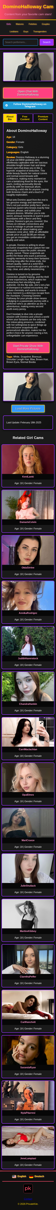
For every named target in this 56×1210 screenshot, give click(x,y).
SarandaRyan (28, 1067)
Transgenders (39, 31)
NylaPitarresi (28, 1113)
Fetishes (33, 24)
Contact (28, 1199)
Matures (20, 24)
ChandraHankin (28, 704)
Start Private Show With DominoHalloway (28, 347)
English (21, 1176)
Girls (8, 24)
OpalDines (28, 795)
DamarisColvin (28, 522)
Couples (46, 24)
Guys (25, 31)
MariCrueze (28, 840)
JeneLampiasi (28, 1158)
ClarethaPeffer (28, 976)
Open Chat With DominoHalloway (28, 93)
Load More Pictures (28, 408)
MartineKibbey (28, 931)
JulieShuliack (28, 885)
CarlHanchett (28, 1022)
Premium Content (43, 118)
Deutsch (39, 1176)
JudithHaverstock (28, 658)
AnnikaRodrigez (28, 613)
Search (46, 42)
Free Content (24, 118)
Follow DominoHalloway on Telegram (29, 105)
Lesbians (14, 31)
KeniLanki (28, 476)
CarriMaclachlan (28, 749)
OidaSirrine (28, 567)
